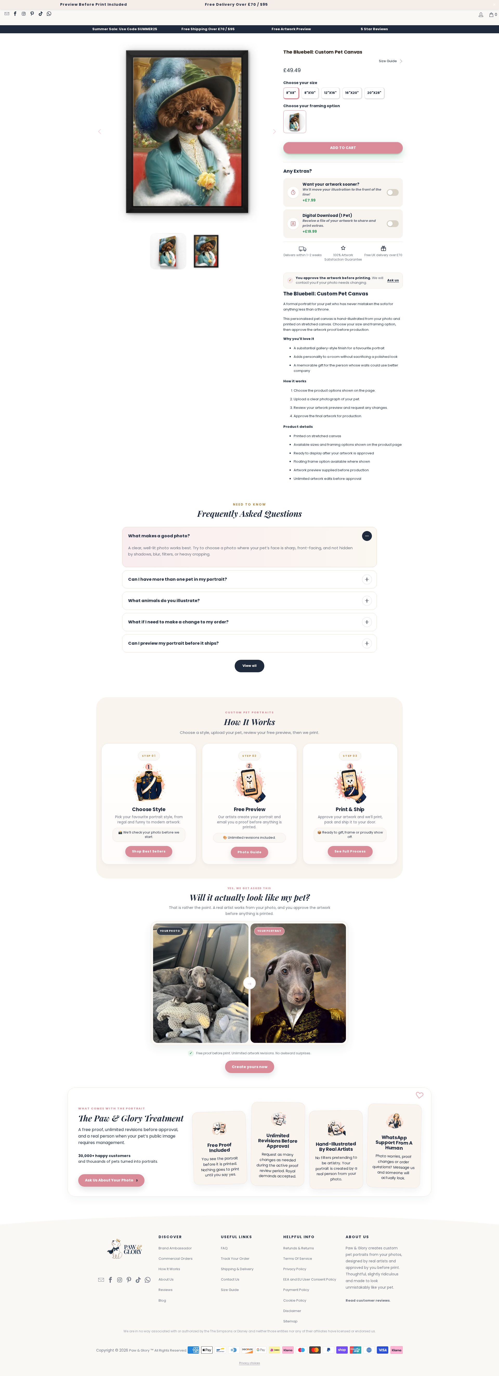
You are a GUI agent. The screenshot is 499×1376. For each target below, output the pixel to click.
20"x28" (374, 92)
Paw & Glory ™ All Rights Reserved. (158, 1350)
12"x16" (330, 92)
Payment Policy (296, 1289)
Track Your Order (235, 1258)
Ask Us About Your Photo (111, 1180)
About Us (166, 1279)
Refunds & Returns (298, 1248)
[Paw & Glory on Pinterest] (32, 14)
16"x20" (352, 92)
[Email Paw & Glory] (6, 14)
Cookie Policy (294, 1300)
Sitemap (290, 1321)
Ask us (393, 280)
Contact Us (230, 1279)
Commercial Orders (176, 1258)
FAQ (224, 1248)
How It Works (169, 1269)
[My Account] (480, 14)
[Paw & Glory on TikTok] (40, 14)
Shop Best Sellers (149, 851)
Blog (162, 1300)
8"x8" (291, 92)
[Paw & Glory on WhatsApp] (48, 14)
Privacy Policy (294, 1269)
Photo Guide (250, 852)
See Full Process (350, 851)
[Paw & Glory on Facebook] (15, 14)
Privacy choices (249, 1363)
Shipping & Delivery (237, 1269)
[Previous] (100, 132)
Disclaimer (292, 1310)
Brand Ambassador (175, 1248)
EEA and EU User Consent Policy (309, 1279)
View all (249, 665)
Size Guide (388, 61)
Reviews (166, 1289)
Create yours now (249, 1066)
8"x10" (310, 92)
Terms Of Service (297, 1258)
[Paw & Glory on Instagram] (23, 14)
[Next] (274, 132)
